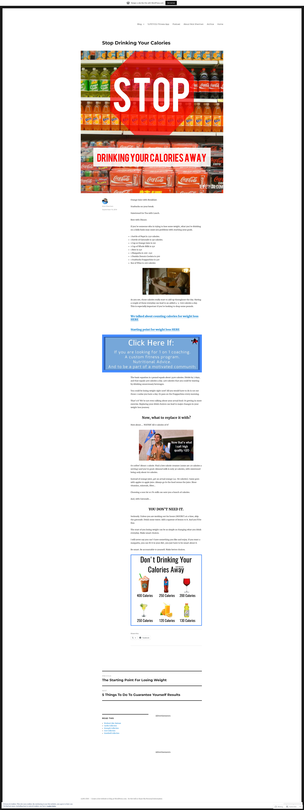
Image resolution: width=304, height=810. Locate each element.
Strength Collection (111, 728)
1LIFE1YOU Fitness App (158, 24)
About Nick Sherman (194, 24)
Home (220, 24)
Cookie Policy (51, 806)
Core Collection (109, 731)
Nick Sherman (107, 206)
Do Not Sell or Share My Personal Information (145, 799)
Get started (171, 3)
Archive (210, 24)
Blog (139, 24)
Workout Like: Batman (112, 723)
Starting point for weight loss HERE (155, 329)
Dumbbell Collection (111, 733)
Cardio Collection (110, 726)
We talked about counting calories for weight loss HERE (164, 317)
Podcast (176, 24)
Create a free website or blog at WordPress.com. (109, 799)
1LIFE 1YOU (85, 799)
